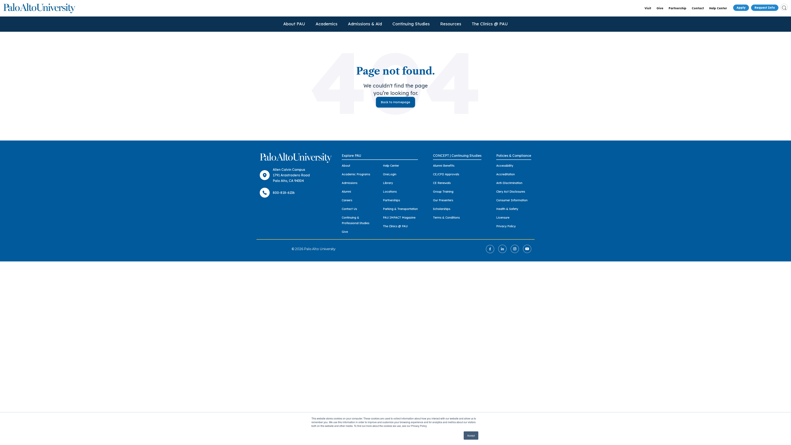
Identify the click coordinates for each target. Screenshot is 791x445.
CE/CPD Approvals (446, 174)
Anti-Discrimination (509, 183)
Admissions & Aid (365, 23)
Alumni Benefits (443, 165)
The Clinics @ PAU (490, 23)
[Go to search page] (784, 7)
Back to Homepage (395, 102)
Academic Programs (356, 174)
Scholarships (441, 209)
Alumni (346, 191)
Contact (698, 8)
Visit (648, 8)
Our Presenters (443, 200)
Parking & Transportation (400, 209)
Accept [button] (471, 435)
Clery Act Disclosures (510, 191)
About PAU (294, 23)
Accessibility (504, 165)
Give (659, 8)
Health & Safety (507, 209)
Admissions (349, 183)
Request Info (765, 7)
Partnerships (391, 200)
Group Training (443, 191)
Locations (390, 191)
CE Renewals (442, 183)
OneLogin (389, 174)
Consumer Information (512, 200)
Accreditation (505, 174)
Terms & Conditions (446, 217)
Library (388, 183)
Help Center (718, 8)
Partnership (677, 8)
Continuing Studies (411, 23)
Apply (741, 7)
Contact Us (349, 209)
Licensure (502, 217)
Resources (450, 23)
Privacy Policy (506, 226)
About (346, 165)
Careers (347, 200)
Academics (326, 23)
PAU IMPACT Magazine (399, 217)
